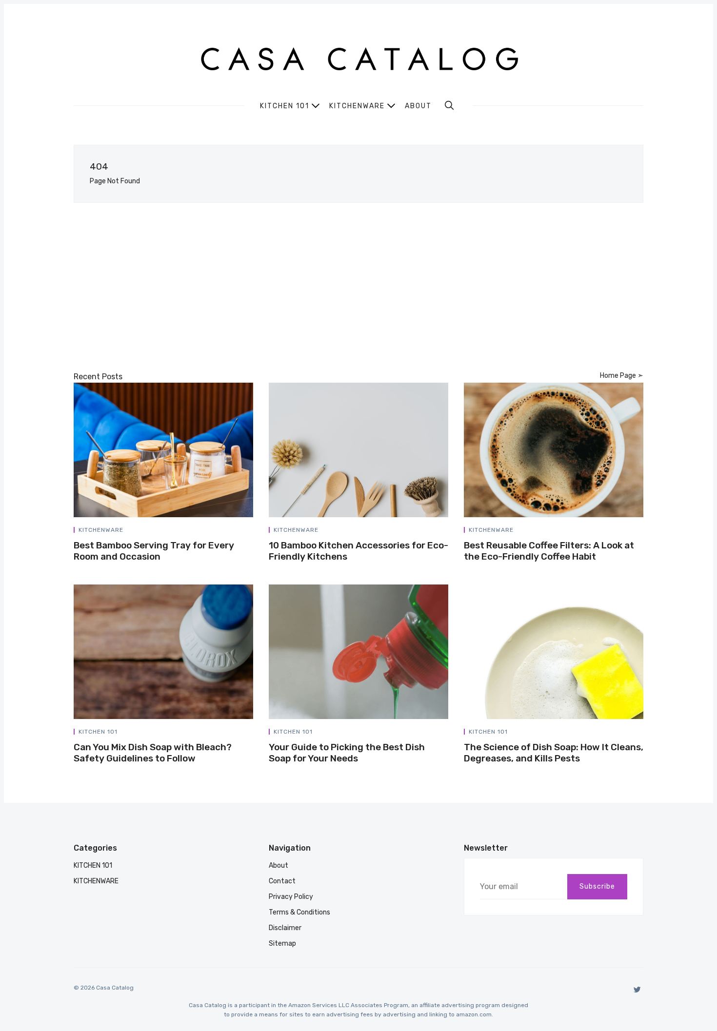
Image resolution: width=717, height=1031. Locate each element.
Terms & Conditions (299, 912)
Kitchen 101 (284, 106)
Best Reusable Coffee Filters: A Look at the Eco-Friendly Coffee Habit (549, 551)
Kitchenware (357, 106)
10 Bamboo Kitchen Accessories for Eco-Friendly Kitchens (358, 551)
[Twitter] (637, 989)
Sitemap (282, 943)
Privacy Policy (291, 897)
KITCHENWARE (101, 529)
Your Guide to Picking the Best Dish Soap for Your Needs (347, 752)
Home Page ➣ (621, 375)
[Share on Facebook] (228, 531)
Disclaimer (285, 928)
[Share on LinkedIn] (239, 531)
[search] (449, 105)
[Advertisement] (358, 286)
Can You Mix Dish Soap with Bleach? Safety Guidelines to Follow (153, 752)
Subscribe (597, 886)
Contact (282, 881)
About (418, 106)
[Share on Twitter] (216, 531)
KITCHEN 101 (98, 731)
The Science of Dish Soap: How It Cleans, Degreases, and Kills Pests (553, 752)
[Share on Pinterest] (250, 531)
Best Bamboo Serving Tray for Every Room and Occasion (154, 551)
